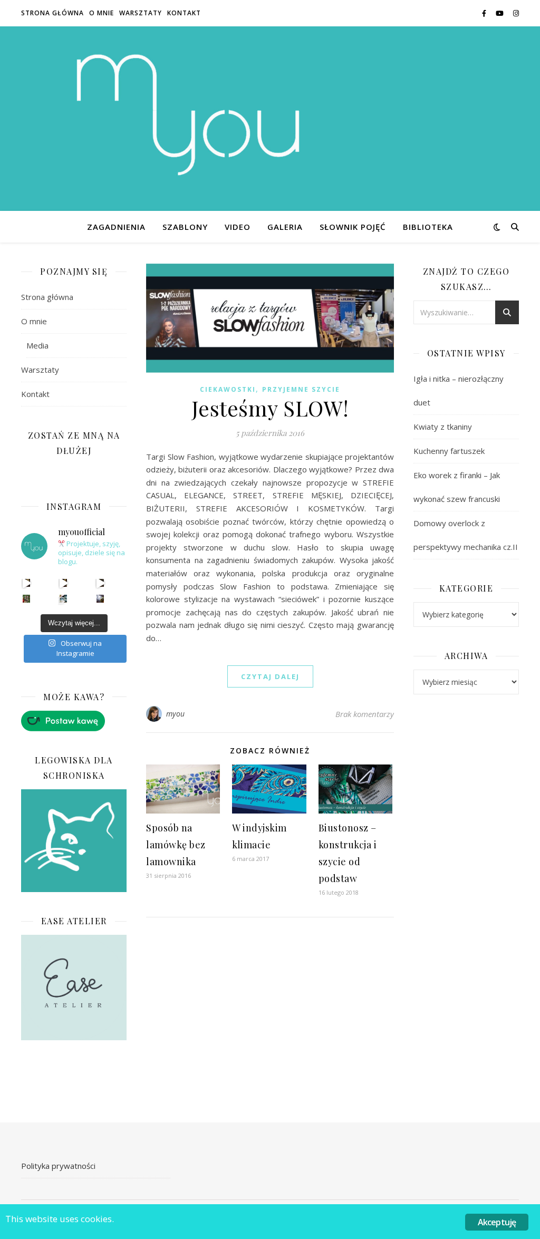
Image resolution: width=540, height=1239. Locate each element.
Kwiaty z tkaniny (442, 426)
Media (37, 345)
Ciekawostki (228, 389)
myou (175, 714)
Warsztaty (140, 12)
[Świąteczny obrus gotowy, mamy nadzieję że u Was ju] (100, 599)
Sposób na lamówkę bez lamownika (176, 844)
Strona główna (52, 12)
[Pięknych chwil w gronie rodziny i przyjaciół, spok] (27, 599)
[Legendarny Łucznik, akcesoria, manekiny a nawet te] (64, 583)
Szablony (185, 226)
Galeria (285, 226)
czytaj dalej (270, 676)
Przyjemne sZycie (301, 389)
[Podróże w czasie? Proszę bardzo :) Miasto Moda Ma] (100, 583)
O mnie (101, 12)
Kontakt (184, 12)
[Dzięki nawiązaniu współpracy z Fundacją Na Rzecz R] (64, 599)
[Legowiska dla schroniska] (74, 841)
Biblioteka (428, 226)
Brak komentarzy (364, 714)
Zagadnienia (116, 226)
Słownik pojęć (353, 226)
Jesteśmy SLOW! (270, 408)
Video (237, 226)
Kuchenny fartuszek (449, 451)
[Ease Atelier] (74, 721)
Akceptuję (497, 1222)
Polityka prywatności (58, 1165)
